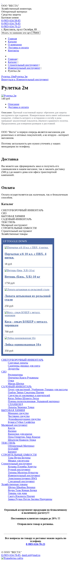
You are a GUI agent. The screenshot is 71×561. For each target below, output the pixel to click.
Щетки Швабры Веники (21, 487)
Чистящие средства (19, 416)
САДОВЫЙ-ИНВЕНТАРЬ (16, 386)
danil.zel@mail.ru (31, 555)
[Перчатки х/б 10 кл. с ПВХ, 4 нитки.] (27, 247)
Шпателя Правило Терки (22, 439)
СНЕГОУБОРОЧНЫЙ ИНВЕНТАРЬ (22, 359)
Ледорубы (13, 368)
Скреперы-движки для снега (24, 365)
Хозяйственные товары (14, 484)
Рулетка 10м (8, 76)
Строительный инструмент (16, 463)
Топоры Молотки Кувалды (23, 472)
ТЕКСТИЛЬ (8, 442)
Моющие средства (18, 413)
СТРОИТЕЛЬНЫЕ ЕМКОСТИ (19, 454)
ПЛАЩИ (13, 448)
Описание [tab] (13, 104)
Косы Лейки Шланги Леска (23, 398)
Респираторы (15, 374)
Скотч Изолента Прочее (21, 496)
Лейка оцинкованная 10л (23, 344)
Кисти (11, 428)
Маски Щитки (16, 383)
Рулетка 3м (21, 76)
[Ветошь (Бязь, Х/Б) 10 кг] (20, 270)
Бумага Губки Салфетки (21, 422)
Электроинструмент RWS (22, 478)
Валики (12, 431)
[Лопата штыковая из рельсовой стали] (27, 289)
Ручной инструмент (19, 469)
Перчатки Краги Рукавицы (23, 377)
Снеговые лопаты (18, 362)
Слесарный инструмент (21, 481)
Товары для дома (17, 493)
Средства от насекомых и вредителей (29, 395)
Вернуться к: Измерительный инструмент (25, 79)
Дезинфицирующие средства (24, 419)
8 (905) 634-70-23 (10, 26)
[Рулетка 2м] (8, 95)
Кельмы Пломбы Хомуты (22, 466)
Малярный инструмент (14, 425)
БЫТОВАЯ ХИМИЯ (13, 410)
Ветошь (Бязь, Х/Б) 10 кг (22, 276)
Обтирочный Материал (21, 445)
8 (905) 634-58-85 (10, 20)
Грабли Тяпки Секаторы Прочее (26, 392)
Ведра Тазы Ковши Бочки (22, 490)
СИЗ (3, 371)
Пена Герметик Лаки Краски (24, 436)
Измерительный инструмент (24, 475)
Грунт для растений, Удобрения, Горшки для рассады (38, 389)
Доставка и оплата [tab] (18, 107)
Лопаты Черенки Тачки (21, 407)
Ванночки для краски (20, 434)
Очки (11, 380)
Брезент (12, 451)
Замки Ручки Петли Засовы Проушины (30, 499)
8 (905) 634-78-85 (10, 23)
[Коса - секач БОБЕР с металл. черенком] (28, 315)
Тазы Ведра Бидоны (19, 457)
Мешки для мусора (18, 460)
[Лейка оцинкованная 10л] (20, 338)
